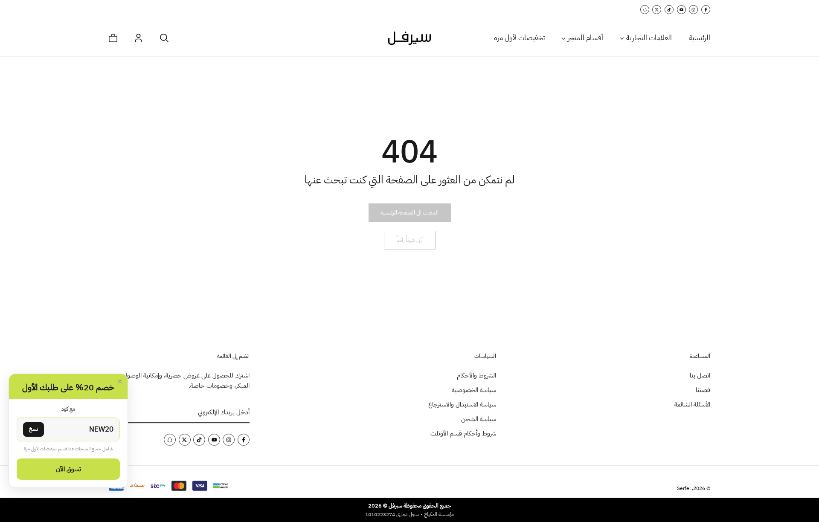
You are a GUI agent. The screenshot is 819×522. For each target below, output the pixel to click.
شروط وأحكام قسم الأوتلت (463, 433)
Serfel (684, 488)
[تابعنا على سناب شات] (644, 9)
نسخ (33, 429)
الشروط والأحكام (476, 375)
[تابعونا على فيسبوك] (705, 9)
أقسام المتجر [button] (585, 37)
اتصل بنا (700, 375)
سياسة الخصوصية (474, 389)
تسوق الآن (68, 469)
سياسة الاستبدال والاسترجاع (462, 404)
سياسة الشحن (478, 418)
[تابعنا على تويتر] (656, 9)
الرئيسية (699, 37)
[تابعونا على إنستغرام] (693, 9)
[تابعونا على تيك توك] (669, 9)
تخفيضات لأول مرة (519, 37)
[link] (409, 212)
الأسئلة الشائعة (692, 404)
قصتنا (703, 389)
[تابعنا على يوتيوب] (681, 9)
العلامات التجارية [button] (649, 37)
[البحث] (164, 38)
